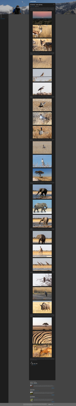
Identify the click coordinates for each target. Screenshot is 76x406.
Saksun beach (32, 389)
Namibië (32, 363)
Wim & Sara (33, 1)
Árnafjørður (32, 396)
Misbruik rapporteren (2, 18)
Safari (36, 363)
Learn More (49, 404)
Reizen (34, 363)
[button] (30, 363)
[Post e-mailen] (31, 362)
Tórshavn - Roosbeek (33, 383)
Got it (52, 404)
